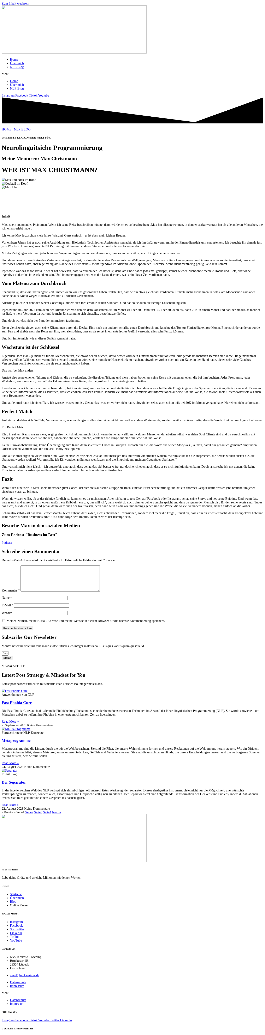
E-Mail (7, 605)
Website (7, 613)
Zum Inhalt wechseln (15, 3)
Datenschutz (18, 982)
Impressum (17, 986)
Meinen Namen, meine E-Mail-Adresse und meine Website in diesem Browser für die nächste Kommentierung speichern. (86, 621)
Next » (56, 812)
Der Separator (14, 782)
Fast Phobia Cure (17, 702)
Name (7, 597)
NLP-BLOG (22, 129)
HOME (7, 129)
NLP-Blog (17, 67)
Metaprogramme (16, 740)
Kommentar (11, 590)
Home (14, 59)
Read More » (10, 721)
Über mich (17, 63)
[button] (132, 74)
